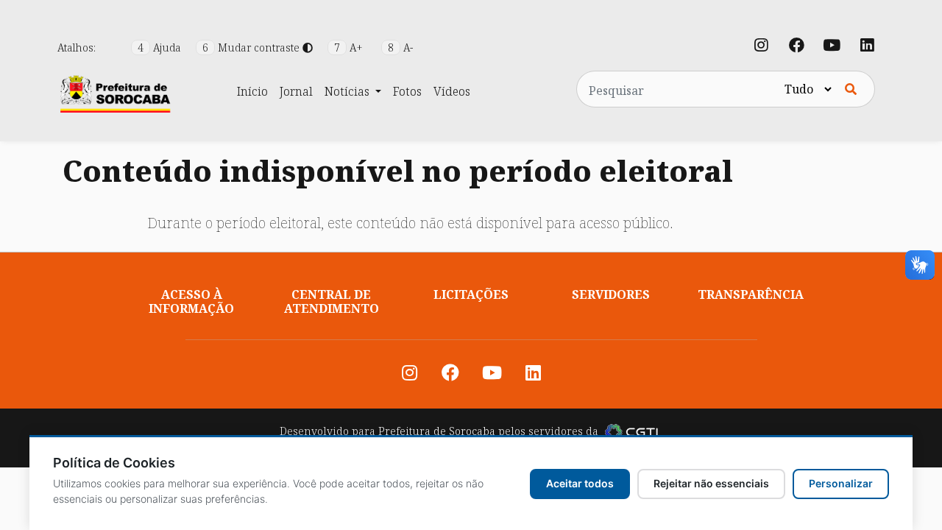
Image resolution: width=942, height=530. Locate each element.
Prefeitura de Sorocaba (436, 431)
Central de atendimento (331, 301)
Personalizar (841, 483)
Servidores (611, 294)
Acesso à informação (191, 301)
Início (252, 91)
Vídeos (451, 91)
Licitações (471, 294)
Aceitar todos (580, 483)
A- (400, 47)
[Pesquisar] (851, 89)
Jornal (296, 91)
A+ (350, 47)
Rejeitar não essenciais (711, 483)
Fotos (407, 91)
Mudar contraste (252, 47)
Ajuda (161, 47)
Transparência (751, 294)
